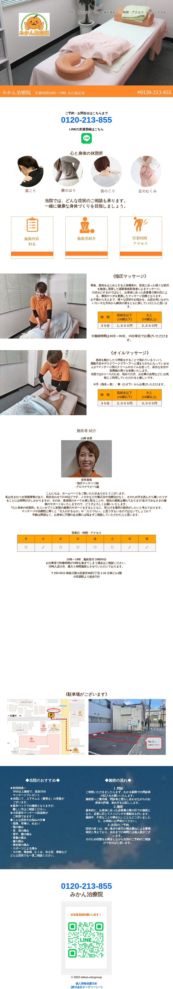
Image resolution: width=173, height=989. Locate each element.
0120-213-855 (86, 119)
